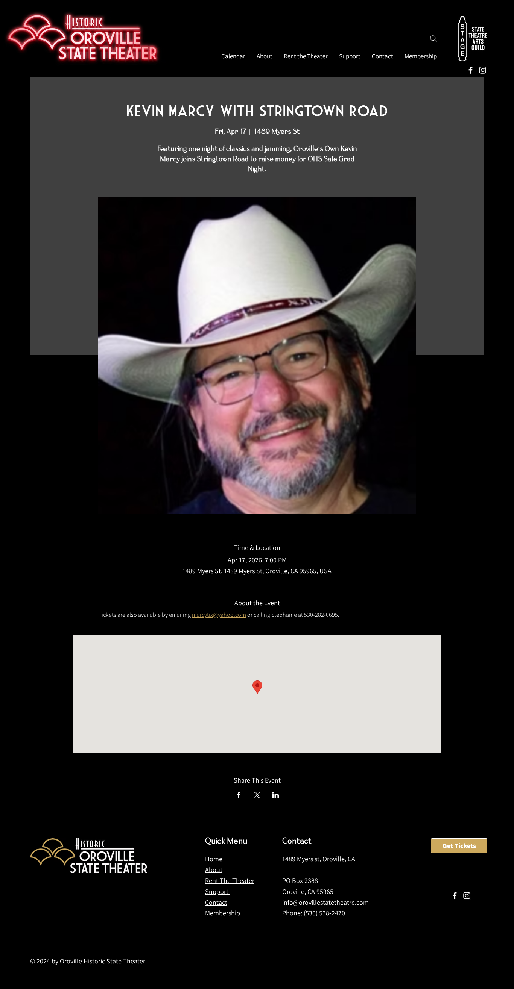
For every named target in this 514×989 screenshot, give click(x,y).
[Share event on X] (257, 795)
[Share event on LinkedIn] (275, 795)
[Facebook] (470, 70)
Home (213, 858)
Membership (222, 913)
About (213, 869)
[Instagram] (482, 70)
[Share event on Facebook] (238, 795)
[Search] (433, 39)
